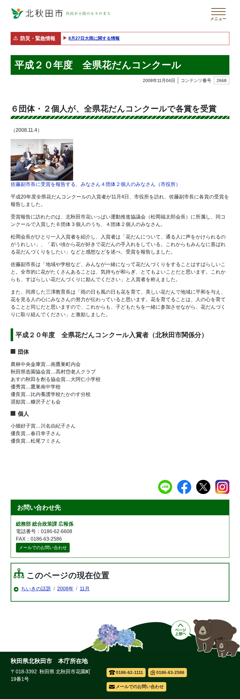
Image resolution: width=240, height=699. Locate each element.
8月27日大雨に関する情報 (94, 38)
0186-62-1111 (129, 672)
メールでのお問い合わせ (43, 547)
